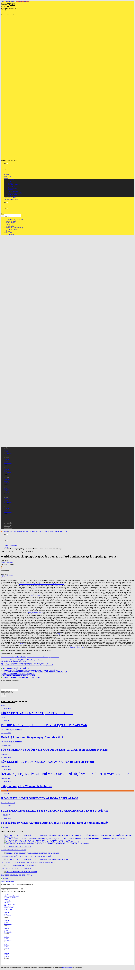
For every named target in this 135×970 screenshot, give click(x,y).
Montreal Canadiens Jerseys (35, 612)
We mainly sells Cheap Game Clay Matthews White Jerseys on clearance (22, 660)
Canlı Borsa (8, 528)
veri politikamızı (67, 967)
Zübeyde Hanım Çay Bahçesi (14, 219)
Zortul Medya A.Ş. (11, 222)
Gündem (6, 174)
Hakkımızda (7, 453)
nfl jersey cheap (35, 595)
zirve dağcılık (10, 226)
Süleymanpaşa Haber (10, 545)
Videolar (7, 526)
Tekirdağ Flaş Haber (10, 198)
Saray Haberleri (12, 194)
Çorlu (9, 181)
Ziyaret (8, 224)
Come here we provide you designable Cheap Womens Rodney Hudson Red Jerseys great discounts (30, 657)
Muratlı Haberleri (13, 191)
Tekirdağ (7, 894)
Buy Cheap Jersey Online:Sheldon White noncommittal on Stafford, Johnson (41, 584)
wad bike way (21, 643)
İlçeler (6, 178)
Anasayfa (5, 531)
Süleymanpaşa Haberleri (15, 193)
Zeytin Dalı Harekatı (12, 229)
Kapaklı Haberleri (13, 186)
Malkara (10, 189)
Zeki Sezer (9, 232)
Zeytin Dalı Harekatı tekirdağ (14, 227)
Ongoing (59, 634)
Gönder (3, 695)
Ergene (10, 183)
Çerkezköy (11, 179)
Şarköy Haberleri (13, 196)
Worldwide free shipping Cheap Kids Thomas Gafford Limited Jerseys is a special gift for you (40, 531)
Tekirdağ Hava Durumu (11, 199)
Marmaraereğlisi (12, 188)
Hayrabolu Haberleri (14, 184)
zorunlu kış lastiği (11, 221)
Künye (6, 451)
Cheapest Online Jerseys (77, 647)
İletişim (6, 450)
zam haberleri (10, 234)
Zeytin (8, 231)
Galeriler (7, 523)
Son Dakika (7, 176)
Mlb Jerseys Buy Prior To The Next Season (13, 661)
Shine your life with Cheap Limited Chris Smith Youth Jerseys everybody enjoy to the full (27, 665)
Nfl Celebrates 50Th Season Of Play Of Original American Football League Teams (25, 663)
